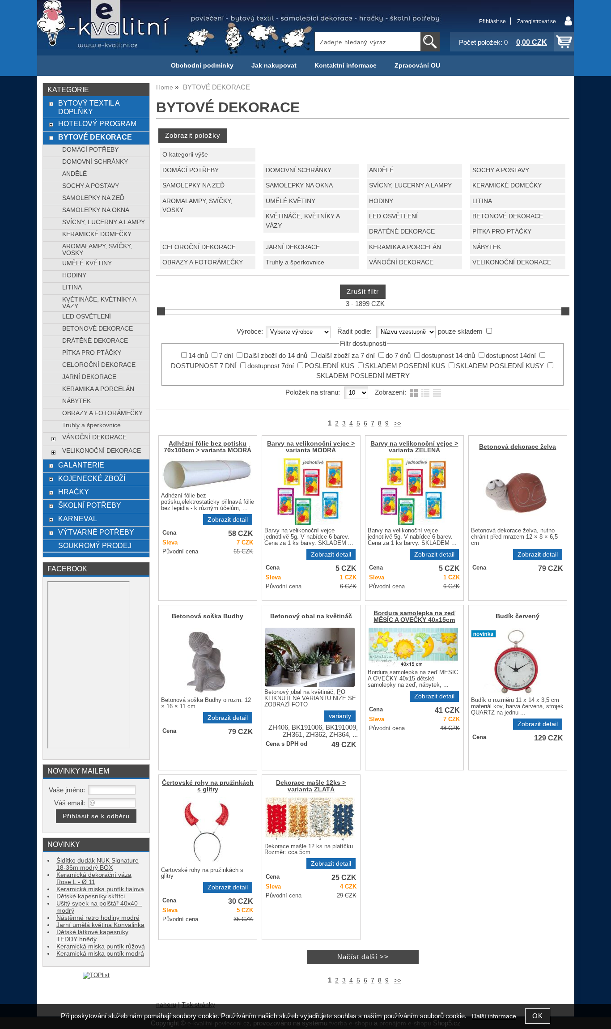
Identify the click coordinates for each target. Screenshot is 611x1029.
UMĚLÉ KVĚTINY (290, 201)
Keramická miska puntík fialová (100, 889)
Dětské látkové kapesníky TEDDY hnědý (92, 936)
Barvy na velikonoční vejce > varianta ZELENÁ (414, 447)
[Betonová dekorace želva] (516, 491)
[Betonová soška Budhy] (206, 661)
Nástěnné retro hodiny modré (98, 917)
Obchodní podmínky (202, 65)
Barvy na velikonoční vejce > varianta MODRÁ (311, 447)
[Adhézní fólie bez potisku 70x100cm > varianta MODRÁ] (206, 474)
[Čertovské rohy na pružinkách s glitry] (206, 830)
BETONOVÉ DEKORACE (507, 216)
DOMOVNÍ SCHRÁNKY (298, 170)
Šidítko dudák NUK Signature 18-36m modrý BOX (97, 864)
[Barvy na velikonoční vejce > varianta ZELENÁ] (413, 491)
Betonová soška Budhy (207, 616)
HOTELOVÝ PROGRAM (97, 123)
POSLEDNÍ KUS (329, 366)
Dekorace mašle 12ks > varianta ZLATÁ (311, 786)
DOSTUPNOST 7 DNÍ (204, 366)
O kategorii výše (185, 154)
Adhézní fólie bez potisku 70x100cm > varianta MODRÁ (207, 447)
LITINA (482, 201)
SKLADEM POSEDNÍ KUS (405, 366)
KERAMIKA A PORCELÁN (405, 247)
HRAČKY (73, 492)
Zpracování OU (417, 65)
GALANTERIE (81, 465)
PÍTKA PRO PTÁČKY (501, 231)
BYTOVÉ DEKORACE (95, 137)
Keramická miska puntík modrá (100, 953)
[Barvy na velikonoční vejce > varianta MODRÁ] (310, 491)
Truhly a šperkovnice (295, 262)
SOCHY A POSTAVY (500, 170)
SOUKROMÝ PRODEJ (95, 545)
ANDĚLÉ (381, 170)
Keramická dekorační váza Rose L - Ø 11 (94, 878)
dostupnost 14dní (511, 355)
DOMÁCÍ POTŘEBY (190, 170)
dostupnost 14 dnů (448, 355)
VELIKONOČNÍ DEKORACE (511, 262)
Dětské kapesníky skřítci (90, 896)
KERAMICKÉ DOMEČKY (507, 185)
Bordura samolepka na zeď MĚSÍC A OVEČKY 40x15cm (414, 616)
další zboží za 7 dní (346, 355)
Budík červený (517, 616)
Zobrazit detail (228, 519)
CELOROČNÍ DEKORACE (199, 247)
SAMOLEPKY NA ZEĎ (193, 185)
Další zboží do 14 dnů (275, 355)
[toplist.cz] (96, 975)
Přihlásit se (492, 21)
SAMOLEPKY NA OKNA (299, 185)
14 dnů (198, 355)
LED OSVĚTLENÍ (393, 216)
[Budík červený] (516, 661)
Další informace (494, 1016)
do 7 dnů (398, 355)
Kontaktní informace (345, 65)
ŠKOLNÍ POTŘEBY (89, 505)
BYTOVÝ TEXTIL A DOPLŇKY (88, 107)
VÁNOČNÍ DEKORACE (401, 262)
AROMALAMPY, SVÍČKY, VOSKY (197, 206)
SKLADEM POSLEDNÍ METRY (363, 375)
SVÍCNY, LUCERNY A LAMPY (410, 185)
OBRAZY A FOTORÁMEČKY (202, 262)
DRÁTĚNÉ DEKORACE (402, 231)
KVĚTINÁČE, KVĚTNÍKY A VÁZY (302, 221)
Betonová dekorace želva (517, 446)
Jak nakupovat (274, 65)
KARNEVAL (77, 518)
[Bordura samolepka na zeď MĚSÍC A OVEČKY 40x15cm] (413, 647)
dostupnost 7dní (270, 366)
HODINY (381, 201)
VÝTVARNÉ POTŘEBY (96, 532)
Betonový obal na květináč (311, 616)
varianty (340, 716)
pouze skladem (460, 331)
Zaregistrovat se (536, 21)
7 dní (226, 355)
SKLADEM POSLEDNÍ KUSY (500, 366)
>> (397, 423)
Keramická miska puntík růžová (100, 946)
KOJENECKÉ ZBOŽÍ (91, 478)
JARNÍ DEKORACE (293, 247)
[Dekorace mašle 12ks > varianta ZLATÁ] (310, 819)
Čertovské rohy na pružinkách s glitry (208, 786)
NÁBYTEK (486, 247)
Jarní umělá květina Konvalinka (100, 925)
